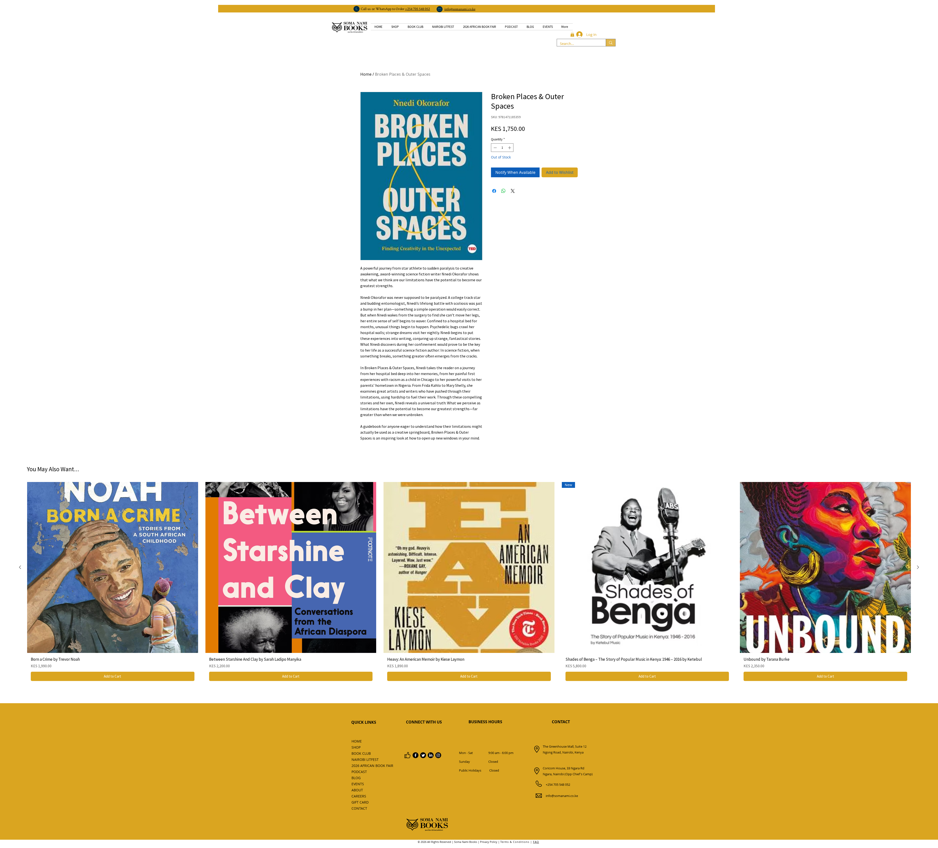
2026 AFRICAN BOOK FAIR (362, 765)
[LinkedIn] (431, 755)
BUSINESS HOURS (485, 721)
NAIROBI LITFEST (362, 759)
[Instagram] (438, 755)
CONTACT (561, 721)
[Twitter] (423, 755)
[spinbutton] (502, 148)
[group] (469, 583)
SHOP (356, 747)
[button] (572, 34)
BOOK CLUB (361, 753)
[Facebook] (415, 755)
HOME (357, 741)
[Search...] (610, 42)
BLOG (356, 777)
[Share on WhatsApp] (503, 191)
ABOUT (357, 790)
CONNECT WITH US (424, 722)
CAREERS (359, 796)
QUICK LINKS (363, 722)
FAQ (536, 842)
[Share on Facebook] (494, 191)
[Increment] (510, 148)
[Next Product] (918, 567)
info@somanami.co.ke (562, 796)
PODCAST (359, 771)
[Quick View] (112, 567)
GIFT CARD (360, 802)
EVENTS (358, 784)
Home (366, 74)
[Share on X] (513, 191)
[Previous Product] (20, 567)
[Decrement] (495, 148)
